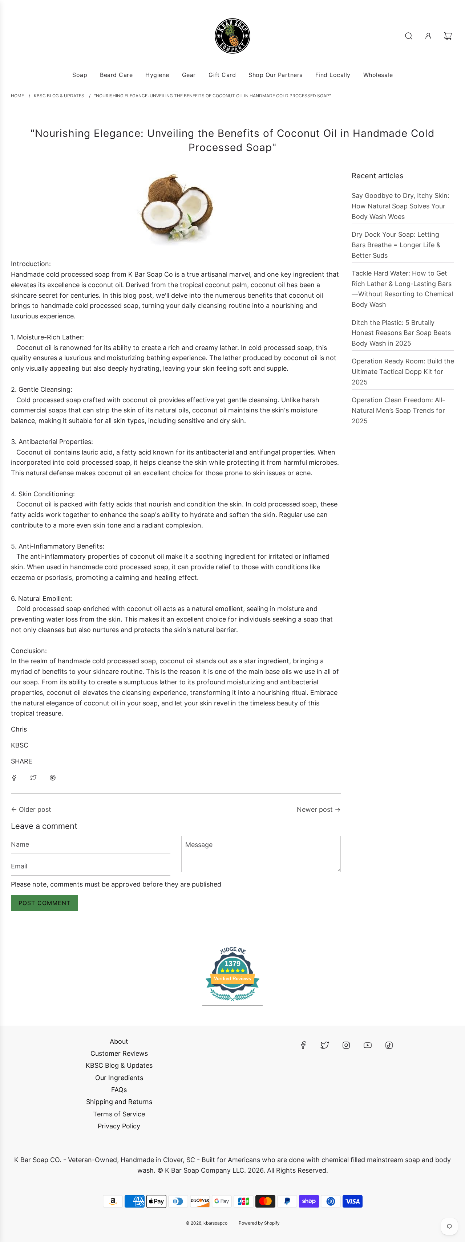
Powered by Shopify (259, 1223)
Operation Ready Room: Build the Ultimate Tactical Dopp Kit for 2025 (403, 371)
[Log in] (428, 36)
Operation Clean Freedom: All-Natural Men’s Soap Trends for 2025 (398, 410)
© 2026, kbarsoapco (206, 1223)
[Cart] (449, 36)
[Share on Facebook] (14, 777)
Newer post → (319, 809)
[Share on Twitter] (33, 777)
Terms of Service (119, 1114)
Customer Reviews (119, 1053)
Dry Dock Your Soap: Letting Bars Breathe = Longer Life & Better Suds (396, 245)
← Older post (31, 809)
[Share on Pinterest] (52, 777)
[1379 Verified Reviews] (232, 1002)
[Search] (408, 36)
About (119, 1041)
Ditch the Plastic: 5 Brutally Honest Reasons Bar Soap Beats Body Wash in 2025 (401, 333)
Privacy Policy (119, 1126)
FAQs (119, 1090)
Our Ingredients (119, 1078)
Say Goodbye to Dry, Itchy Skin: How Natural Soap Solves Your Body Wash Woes (400, 206)
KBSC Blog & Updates (119, 1065)
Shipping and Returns (119, 1101)
